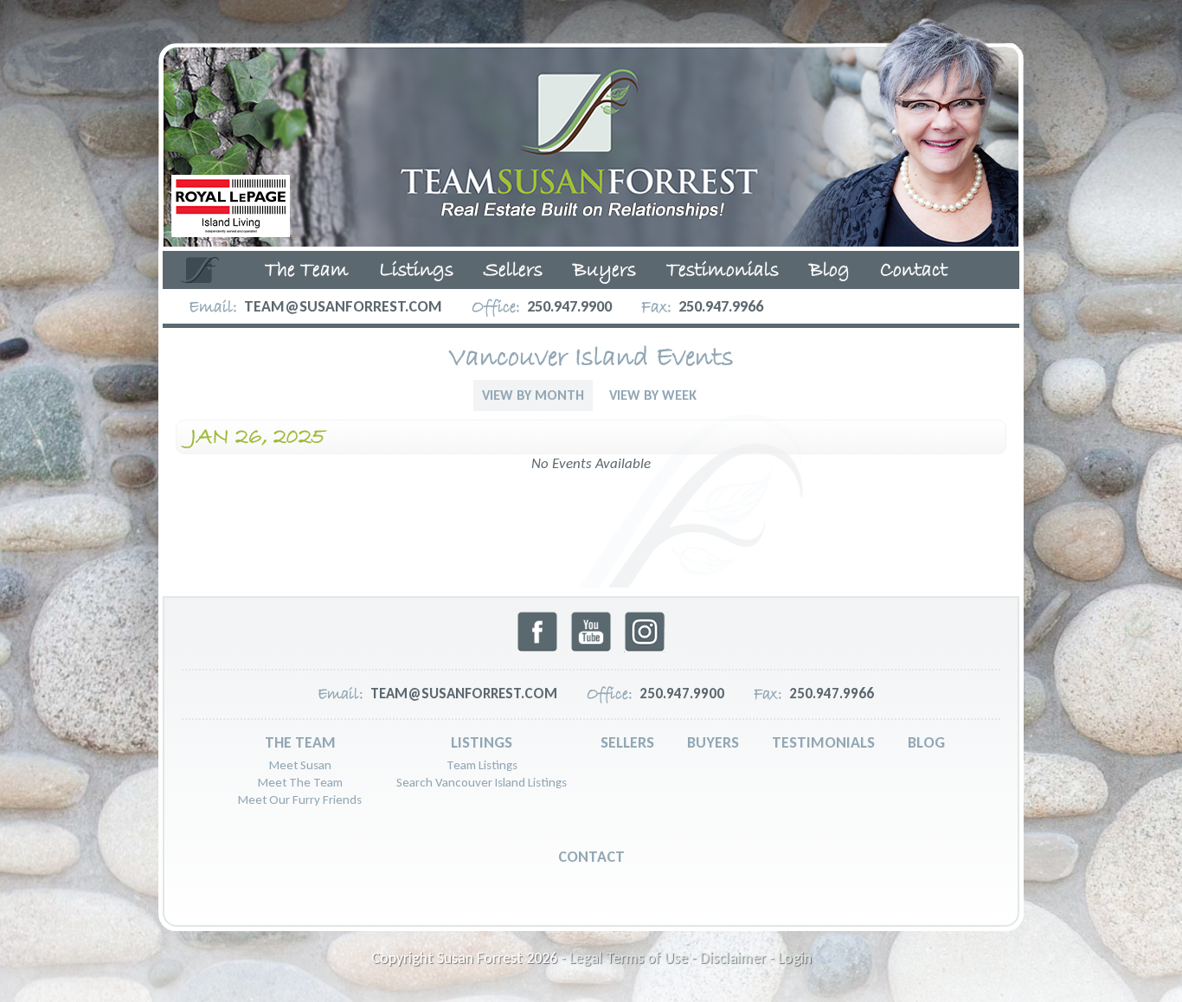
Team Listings (481, 765)
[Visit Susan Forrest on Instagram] (644, 647)
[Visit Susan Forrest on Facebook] (537, 647)
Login (795, 957)
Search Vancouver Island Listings (481, 782)
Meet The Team (300, 782)
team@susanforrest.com (343, 306)
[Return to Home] (591, 128)
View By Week (653, 395)
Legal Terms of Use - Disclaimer (667, 957)
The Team (307, 271)
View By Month (533, 395)
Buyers (604, 271)
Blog (829, 271)
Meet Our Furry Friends (300, 799)
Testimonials (722, 271)
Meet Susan (300, 765)
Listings (416, 271)
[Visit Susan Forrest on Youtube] (591, 647)
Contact (914, 271)
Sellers (513, 271)
